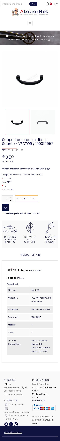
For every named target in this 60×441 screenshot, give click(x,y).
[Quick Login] (57, 4)
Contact (35, 397)
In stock (11, 278)
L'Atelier (7, 384)
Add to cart (26, 198)
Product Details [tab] (30, 255)
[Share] (12, 150)
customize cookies (13, 432)
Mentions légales (40, 394)
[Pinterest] (22, 150)
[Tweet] (17, 150)
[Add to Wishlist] (5, 207)
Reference (24, 270)
